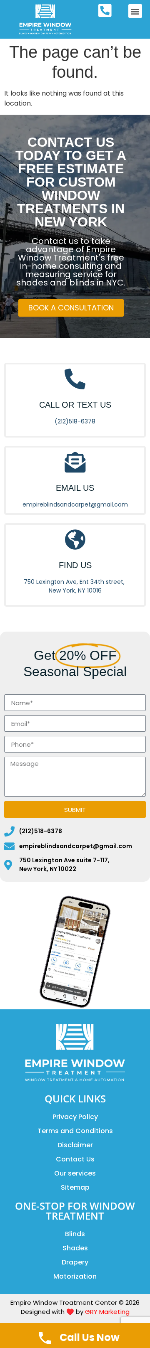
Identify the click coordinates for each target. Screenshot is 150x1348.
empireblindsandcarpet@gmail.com (75, 504)
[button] (135, 11)
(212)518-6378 (75, 421)
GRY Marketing (107, 1311)
